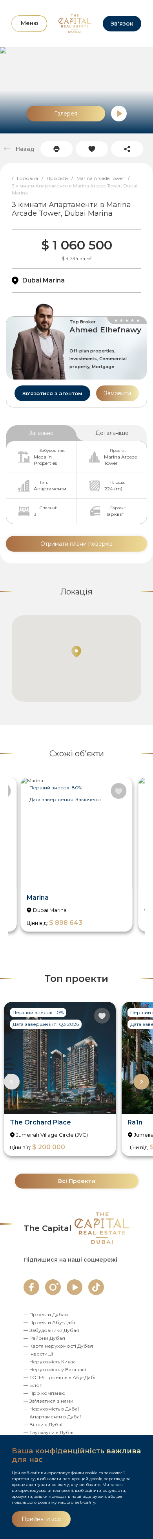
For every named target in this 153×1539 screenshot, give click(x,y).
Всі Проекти (76, 1181)
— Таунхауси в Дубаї (48, 1432)
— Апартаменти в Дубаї (52, 1417)
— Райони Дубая (44, 1338)
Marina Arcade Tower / (104, 178)
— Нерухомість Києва (50, 1362)
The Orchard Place (40, 1122)
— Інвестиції (38, 1354)
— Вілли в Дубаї (43, 1424)
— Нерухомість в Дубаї (51, 1409)
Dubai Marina (43, 280)
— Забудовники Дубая (51, 1330)
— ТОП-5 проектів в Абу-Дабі (59, 1377)
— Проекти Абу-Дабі (49, 1322)
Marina (38, 897)
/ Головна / (29, 178)
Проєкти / (61, 178)
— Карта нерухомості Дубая (58, 1346)
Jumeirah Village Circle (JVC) (52, 1135)
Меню (29, 23)
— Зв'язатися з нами (48, 1401)
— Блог (33, 1385)
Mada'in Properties (45, 460)
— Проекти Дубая (46, 1314)
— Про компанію (45, 1393)
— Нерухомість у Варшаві (55, 1369)
